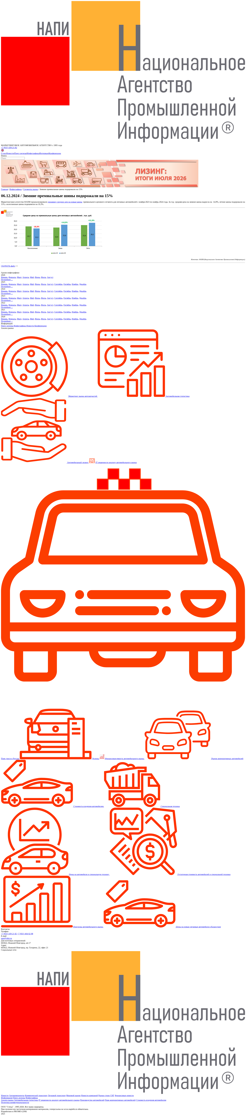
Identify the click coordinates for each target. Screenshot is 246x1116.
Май (32, 277)
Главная (4, 189)
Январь (4, 277)
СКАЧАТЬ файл (8, 266)
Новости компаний (89, 1095)
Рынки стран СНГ (106, 1095)
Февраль (12, 277)
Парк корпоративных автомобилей (120, 1100)
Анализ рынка (7, 1100)
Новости (10, 153)
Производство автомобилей (92, 1100)
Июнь (37, 277)
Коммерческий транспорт (36, 1095)
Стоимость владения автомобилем (151, 1100)
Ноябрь (75, 284)
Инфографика (33, 153)
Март (19, 277)
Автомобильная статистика (26, 1100)
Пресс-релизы (20, 153)
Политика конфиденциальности (15, 1102)
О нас (3, 153)
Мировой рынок (73, 1095)
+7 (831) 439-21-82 (9, 148)
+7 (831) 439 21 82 (9, 934)
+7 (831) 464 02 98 (25, 934)
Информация (6, 1098)
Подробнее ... (7, 280)
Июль (43, 277)
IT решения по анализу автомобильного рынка (59, 1100)
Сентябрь (58, 284)
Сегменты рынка (30, 189)
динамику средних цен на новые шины (65, 202)
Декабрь (82, 284)
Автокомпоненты (16, 1095)
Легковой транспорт (57, 1095)
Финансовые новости (124, 1095)
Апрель (25, 277)
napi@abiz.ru (6, 938)
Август (50, 277)
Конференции (55, 153)
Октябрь (67, 284)
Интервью (43, 153)
